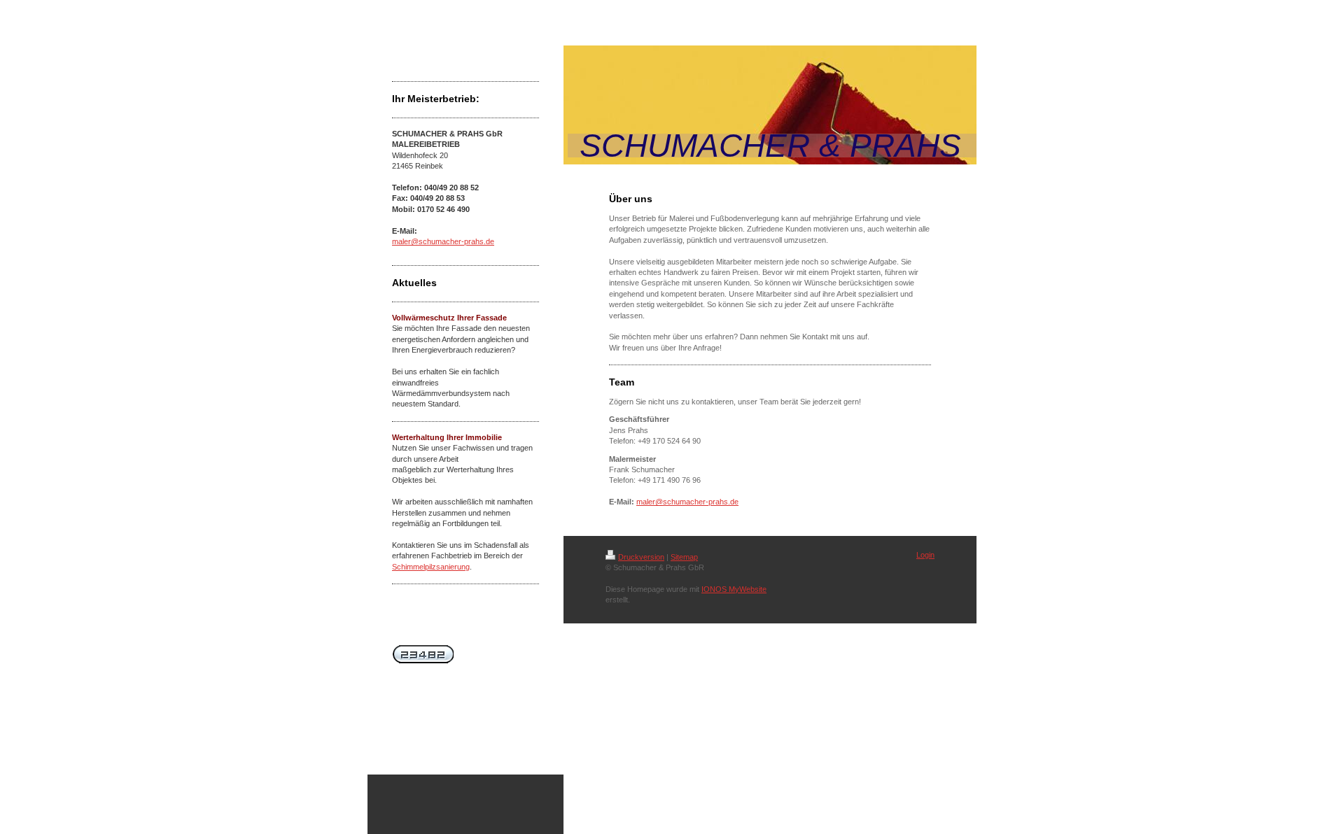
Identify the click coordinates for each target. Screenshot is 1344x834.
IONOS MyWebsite (733, 589)
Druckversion (641, 557)
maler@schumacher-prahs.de (443, 241)
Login (925, 555)
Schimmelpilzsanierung (431, 567)
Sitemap (684, 557)
